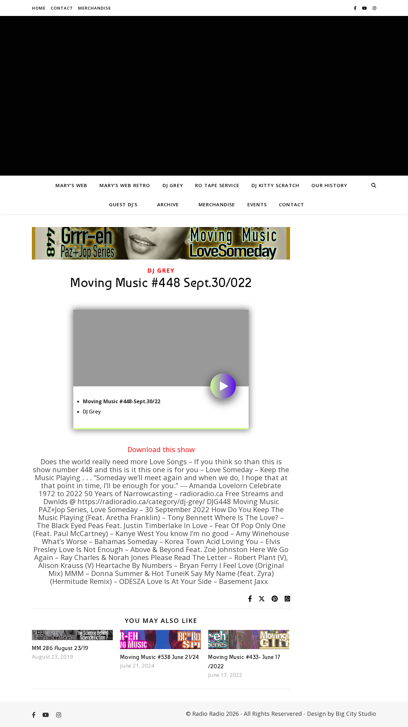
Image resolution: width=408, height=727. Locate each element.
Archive (168, 204)
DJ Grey (173, 185)
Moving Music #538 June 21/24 (159, 657)
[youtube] (365, 8)
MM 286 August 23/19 (60, 648)
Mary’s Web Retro (124, 185)
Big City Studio (356, 713)
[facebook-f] (355, 8)
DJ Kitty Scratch (275, 185)
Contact (62, 8)
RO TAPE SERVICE (217, 185)
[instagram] (374, 8)
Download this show (161, 449)
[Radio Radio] (204, 96)
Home (39, 8)
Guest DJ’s (123, 204)
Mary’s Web (71, 185)
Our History (329, 185)
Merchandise (94, 8)
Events (257, 204)
